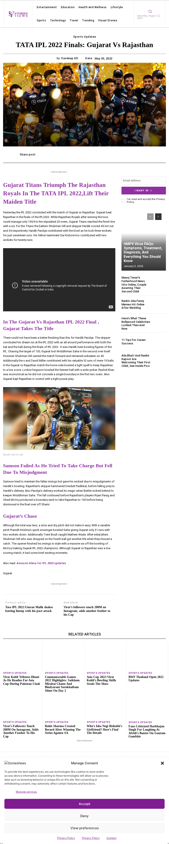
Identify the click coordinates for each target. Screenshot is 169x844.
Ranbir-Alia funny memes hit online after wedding (132, 304)
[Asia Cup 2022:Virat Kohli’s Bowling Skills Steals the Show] (105, 656)
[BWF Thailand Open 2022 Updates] (147, 656)
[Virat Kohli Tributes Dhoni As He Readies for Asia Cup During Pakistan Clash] (21, 656)
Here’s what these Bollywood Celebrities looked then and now (135, 323)
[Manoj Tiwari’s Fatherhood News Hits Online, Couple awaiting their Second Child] (159, 282)
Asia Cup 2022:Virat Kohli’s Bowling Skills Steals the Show (101, 680)
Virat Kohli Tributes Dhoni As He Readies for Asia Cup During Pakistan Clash (21, 680)
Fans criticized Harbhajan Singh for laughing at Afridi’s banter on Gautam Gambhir (147, 731)
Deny (84, 816)
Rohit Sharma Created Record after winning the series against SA (63, 729)
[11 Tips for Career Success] (159, 341)
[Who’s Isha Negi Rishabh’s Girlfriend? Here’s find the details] (105, 705)
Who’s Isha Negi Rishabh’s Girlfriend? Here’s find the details (104, 729)
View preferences (84, 828)
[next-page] (158, 216)
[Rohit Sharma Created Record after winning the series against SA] (63, 705)
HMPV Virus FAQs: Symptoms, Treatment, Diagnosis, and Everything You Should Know (143, 252)
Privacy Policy (66, 838)
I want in (141, 190)
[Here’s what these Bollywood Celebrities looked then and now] (159, 323)
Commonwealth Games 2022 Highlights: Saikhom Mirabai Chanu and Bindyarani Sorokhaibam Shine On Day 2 (62, 683)
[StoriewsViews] (18, 14)
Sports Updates (84, 36)
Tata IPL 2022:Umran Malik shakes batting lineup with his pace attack (29, 609)
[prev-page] (150, 216)
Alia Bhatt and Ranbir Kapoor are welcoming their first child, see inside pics (135, 361)
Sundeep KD (69, 58)
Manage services (26, 791)
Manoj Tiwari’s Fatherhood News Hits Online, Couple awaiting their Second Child (133, 284)
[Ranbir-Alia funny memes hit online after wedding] (159, 304)
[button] (162, 763)
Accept (84, 804)
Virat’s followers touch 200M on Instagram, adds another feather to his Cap (87, 611)
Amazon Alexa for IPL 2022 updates (41, 563)
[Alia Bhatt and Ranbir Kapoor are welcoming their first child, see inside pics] (159, 360)
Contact (111, 838)
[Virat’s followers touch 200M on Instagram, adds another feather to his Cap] (21, 705)
